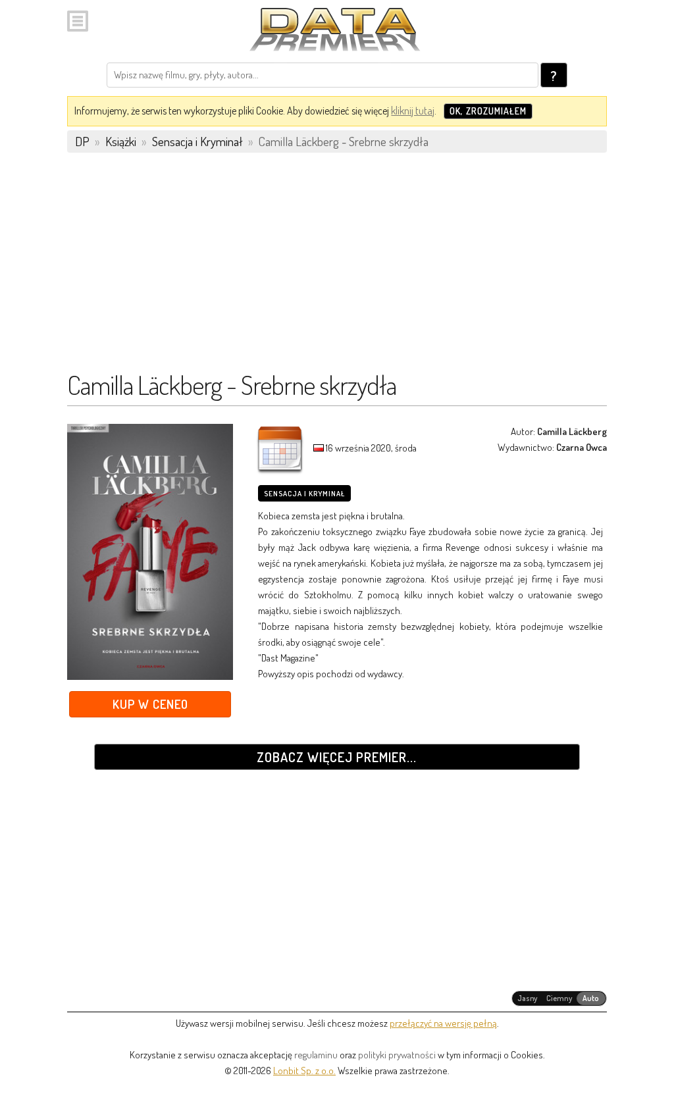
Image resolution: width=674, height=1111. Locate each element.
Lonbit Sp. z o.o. (304, 1070)
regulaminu (316, 1054)
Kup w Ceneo (150, 703)
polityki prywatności (397, 1054)
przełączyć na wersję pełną (443, 1023)
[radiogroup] (559, 998)
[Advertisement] (336, 268)
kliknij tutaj (412, 110)
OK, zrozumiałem (488, 110)
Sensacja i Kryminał (304, 493)
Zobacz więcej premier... (337, 756)
